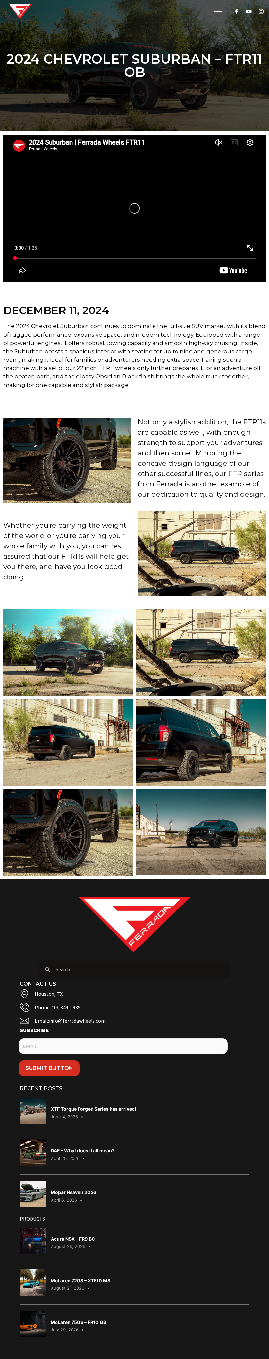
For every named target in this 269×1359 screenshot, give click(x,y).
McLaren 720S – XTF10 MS (80, 1280)
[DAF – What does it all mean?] (33, 1163)
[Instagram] (261, 11)
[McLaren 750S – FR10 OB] (33, 1335)
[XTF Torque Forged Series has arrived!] (33, 1122)
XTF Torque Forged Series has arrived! (93, 1109)
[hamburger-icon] (218, 11)
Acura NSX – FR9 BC (73, 1239)
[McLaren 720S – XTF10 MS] (33, 1293)
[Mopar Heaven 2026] (33, 1205)
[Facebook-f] (236, 11)
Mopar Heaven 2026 (73, 1192)
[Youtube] (249, 11)
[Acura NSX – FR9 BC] (33, 1252)
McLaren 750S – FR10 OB (78, 1322)
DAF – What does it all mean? (82, 1150)
